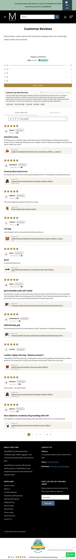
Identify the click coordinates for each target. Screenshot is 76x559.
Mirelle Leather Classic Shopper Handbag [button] (23, 209)
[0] (70, 17)
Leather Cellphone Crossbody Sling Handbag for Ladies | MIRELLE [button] (30, 425)
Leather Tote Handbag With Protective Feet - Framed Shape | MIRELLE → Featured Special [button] (36, 152)
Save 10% (67, 6)
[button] (38, 65)
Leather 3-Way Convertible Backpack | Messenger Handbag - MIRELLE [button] (32, 181)
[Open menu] (5, 17)
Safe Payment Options (11, 499)
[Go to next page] (51, 434)
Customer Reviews (10, 492)
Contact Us (8, 519)
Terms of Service (9, 516)
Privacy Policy (9, 512)
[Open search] (10, 119)
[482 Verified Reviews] (38, 554)
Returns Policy (9, 506)
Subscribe (48, 503)
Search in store (9, 485)
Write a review (38, 85)
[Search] (56, 17)
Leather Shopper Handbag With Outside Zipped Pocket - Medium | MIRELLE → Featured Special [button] (37, 239)
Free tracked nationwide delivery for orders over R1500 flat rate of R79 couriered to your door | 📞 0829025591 (38, 5)
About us (7, 489)
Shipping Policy (9, 502)
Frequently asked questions (13, 496)
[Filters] (16, 119)
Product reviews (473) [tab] (21, 112)
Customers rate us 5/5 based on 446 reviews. (43, 557)
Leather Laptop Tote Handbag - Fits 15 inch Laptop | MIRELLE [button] (29, 367)
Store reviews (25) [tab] (55, 112)
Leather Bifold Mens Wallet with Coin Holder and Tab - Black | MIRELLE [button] (32, 270)
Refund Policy (8, 509)
